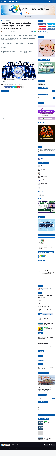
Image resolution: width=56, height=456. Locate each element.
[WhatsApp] (35, 31)
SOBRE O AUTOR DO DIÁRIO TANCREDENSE (45, 295)
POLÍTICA (39, 300)
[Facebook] (32, 31)
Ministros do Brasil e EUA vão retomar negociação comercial (45, 338)
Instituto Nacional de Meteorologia (44, 306)
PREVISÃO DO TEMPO (41, 297)
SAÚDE (39, 302)
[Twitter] (34, 31)
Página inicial (3, 20)
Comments (45, 314)
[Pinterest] (18, 87)
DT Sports (46, 318)
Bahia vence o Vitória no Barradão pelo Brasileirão (45, 347)
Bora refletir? (46, 433)
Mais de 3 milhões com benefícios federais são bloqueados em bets (46, 343)
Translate (41, 289)
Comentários (41, 195)
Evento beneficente (48, 328)
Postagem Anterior (4, 118)
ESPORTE (39, 308)
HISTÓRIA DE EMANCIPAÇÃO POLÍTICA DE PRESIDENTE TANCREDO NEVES (44, 304)
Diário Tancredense (6, 1)
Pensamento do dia (48, 422)
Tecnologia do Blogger (42, 31)
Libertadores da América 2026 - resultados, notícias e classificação (45, 310)
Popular (40, 314)
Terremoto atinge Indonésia (47, 439)
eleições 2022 (8, 20)
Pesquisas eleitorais (18, 84)
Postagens (41, 194)
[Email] (21, 87)
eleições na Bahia (11, 84)
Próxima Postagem (32, 118)
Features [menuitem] (17, 1)
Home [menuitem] (13, 1)
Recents (50, 314)
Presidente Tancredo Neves (48, 324)
